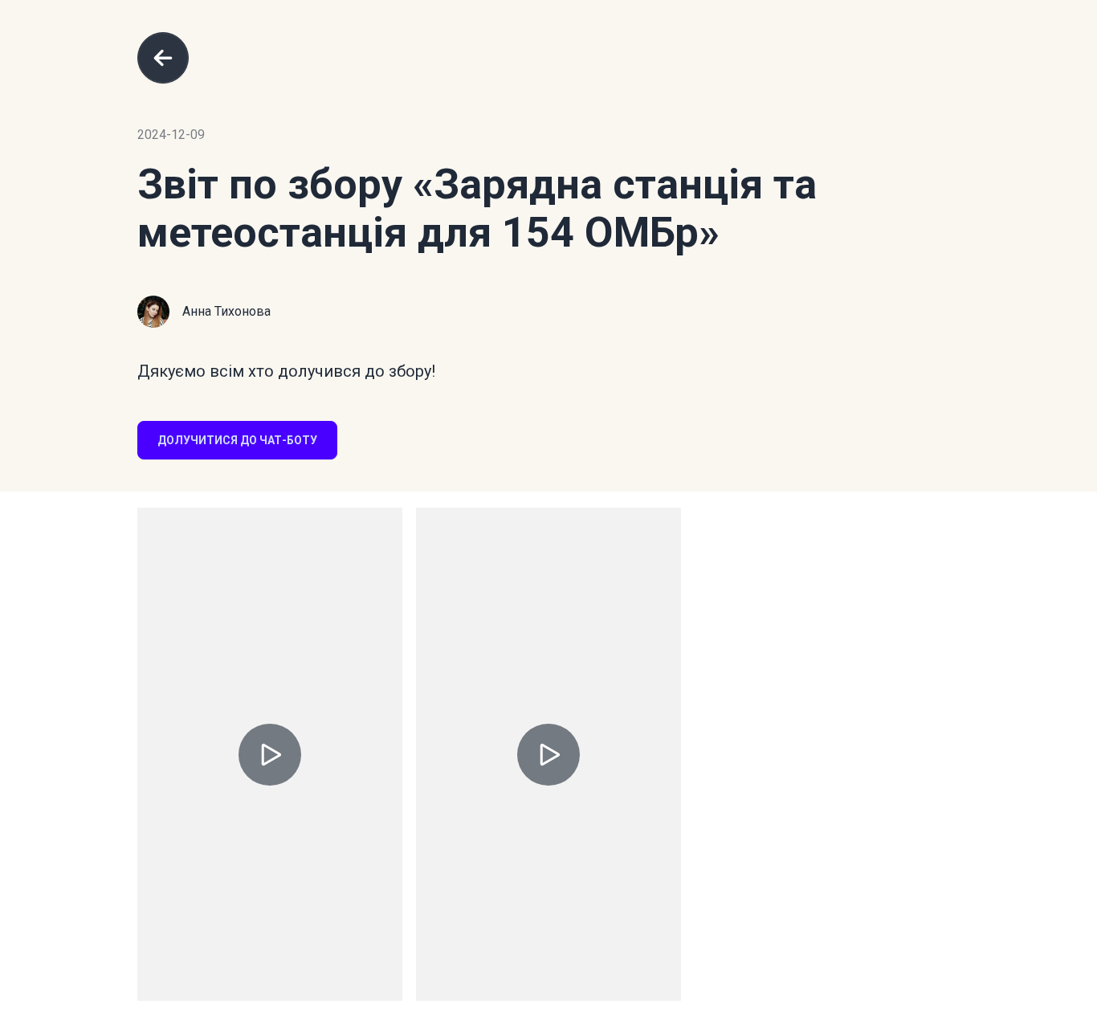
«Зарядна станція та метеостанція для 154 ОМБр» (477, 208)
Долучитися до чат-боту (237, 440)
